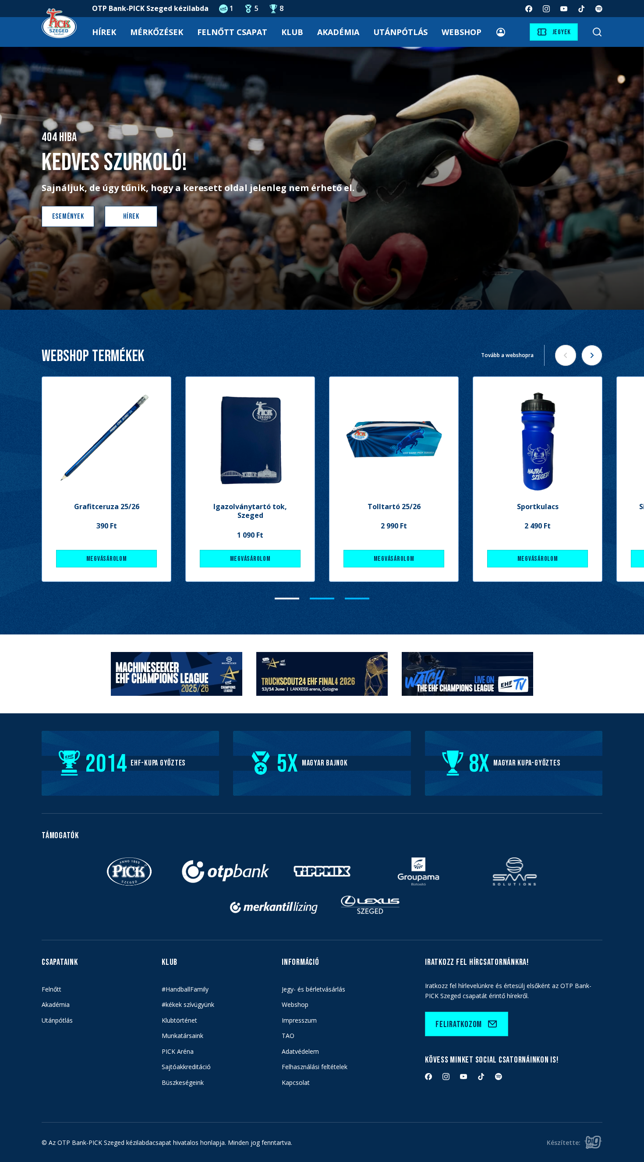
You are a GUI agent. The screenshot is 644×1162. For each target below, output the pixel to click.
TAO (288, 1035)
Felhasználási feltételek (314, 1067)
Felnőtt (51, 989)
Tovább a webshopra (507, 355)
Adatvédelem (300, 1051)
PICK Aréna (178, 1051)
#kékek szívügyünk (188, 1004)
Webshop (461, 32)
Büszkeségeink (183, 1082)
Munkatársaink (182, 1035)
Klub (292, 32)
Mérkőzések (156, 32)
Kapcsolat (296, 1082)
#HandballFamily (185, 989)
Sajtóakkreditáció (186, 1067)
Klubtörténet (179, 1020)
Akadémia (338, 32)
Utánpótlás (400, 32)
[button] (287, 598)
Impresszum (299, 1020)
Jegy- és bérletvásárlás (313, 989)
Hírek (104, 32)
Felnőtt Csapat (232, 32)
